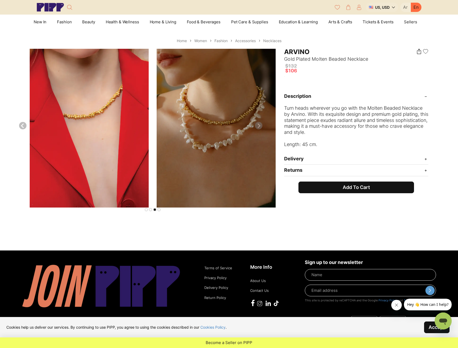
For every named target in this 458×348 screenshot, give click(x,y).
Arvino (297, 52)
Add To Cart (356, 187)
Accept (437, 327)
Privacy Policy (388, 300)
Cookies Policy (213, 327)
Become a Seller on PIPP (229, 342)
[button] (146, 210)
